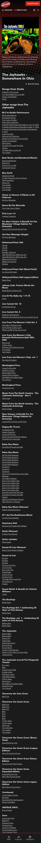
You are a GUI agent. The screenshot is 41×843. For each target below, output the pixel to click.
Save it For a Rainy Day (10, 488)
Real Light (6, 726)
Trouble (5, 584)
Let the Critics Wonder (10, 650)
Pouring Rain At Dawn (10, 375)
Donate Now (33, 4)
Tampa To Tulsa (7, 686)
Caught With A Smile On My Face (14, 229)
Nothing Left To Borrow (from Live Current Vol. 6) (20, 317)
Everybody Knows (9, 118)
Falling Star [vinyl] (8, 643)
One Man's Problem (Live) (11, 325)
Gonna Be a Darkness (10, 122)
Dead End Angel (8, 176)
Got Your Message (9, 200)
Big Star (5, 558)
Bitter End (6, 163)
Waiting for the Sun (9, 262)
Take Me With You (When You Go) (14, 255)
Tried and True (7, 655)
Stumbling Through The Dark (12, 146)
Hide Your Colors (8, 371)
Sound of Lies (7, 575)
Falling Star (6, 398)
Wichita (5, 264)
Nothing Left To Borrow (10, 136)
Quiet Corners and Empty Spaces (14, 437)
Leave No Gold (7, 134)
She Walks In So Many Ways (12, 378)
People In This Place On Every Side (15, 139)
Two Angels (6, 185)
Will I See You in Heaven (11, 502)
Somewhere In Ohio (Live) (11, 328)
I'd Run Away (7, 345)
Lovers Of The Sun (9, 435)
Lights (4, 594)
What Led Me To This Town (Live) (14, 330)
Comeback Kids (8, 430)
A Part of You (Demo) (9, 534)
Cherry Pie (6, 638)
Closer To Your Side (9, 368)
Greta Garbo (6, 542)
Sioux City (6, 183)
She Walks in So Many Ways (12, 684)
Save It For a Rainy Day (10, 486)
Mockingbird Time (8, 373)
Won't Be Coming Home (11, 753)
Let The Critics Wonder (10, 518)
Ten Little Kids (7, 728)
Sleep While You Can (9, 743)
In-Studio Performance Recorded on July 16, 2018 (20, 125)
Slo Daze (5, 798)
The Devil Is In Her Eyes (11, 439)
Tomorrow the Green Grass (12, 764)
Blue (4, 668)
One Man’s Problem (9, 360)
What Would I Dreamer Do (12, 291)
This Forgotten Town (9, 830)
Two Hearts (6, 153)
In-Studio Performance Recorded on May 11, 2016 (20, 127)
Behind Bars (6, 634)
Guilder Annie (7, 672)
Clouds (4, 245)
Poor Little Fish (7, 570)
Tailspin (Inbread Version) (11, 510)
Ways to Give (22, 10)
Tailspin (5, 148)
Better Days (6, 603)
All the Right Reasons (10, 460)
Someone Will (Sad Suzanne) (12, 800)
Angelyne (5, 467)
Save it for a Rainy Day (10, 490)
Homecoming (7, 825)
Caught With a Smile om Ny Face (14, 422)
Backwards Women (9, 115)
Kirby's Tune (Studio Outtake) (12, 550)
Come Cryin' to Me (9, 165)
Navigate (8, 10)
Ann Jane (5, 665)
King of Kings (7, 645)
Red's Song (6, 143)
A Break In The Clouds (10, 92)
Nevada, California (9, 252)
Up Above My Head (9, 272)
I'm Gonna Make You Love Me (13, 95)
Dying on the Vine (8, 565)
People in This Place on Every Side (15, 652)
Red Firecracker (8, 180)
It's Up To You (7, 568)
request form (7, 66)
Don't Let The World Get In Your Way (15, 474)
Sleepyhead (6, 572)
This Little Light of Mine (11, 208)
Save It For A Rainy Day (10, 481)
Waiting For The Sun (9, 259)
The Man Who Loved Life (11, 150)
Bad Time (5, 697)
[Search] (38, 10)
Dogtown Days (7, 823)
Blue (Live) (6, 343)
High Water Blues (8, 677)
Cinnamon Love (8, 388)
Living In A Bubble (9, 828)
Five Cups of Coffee (9, 120)
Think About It (7, 582)
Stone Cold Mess (8, 802)
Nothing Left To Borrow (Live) (13, 347)
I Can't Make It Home (10, 795)
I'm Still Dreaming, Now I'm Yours (14, 178)
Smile (4, 99)
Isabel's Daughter (8, 432)
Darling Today (7, 409)
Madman (5, 476)
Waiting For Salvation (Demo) (13, 499)
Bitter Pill (5, 821)
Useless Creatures (9, 216)
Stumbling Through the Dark (12, 447)
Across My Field (8, 818)
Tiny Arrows (6, 380)
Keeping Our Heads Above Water (14, 526)
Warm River (6, 280)
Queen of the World (9, 97)
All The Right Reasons (10, 455)
